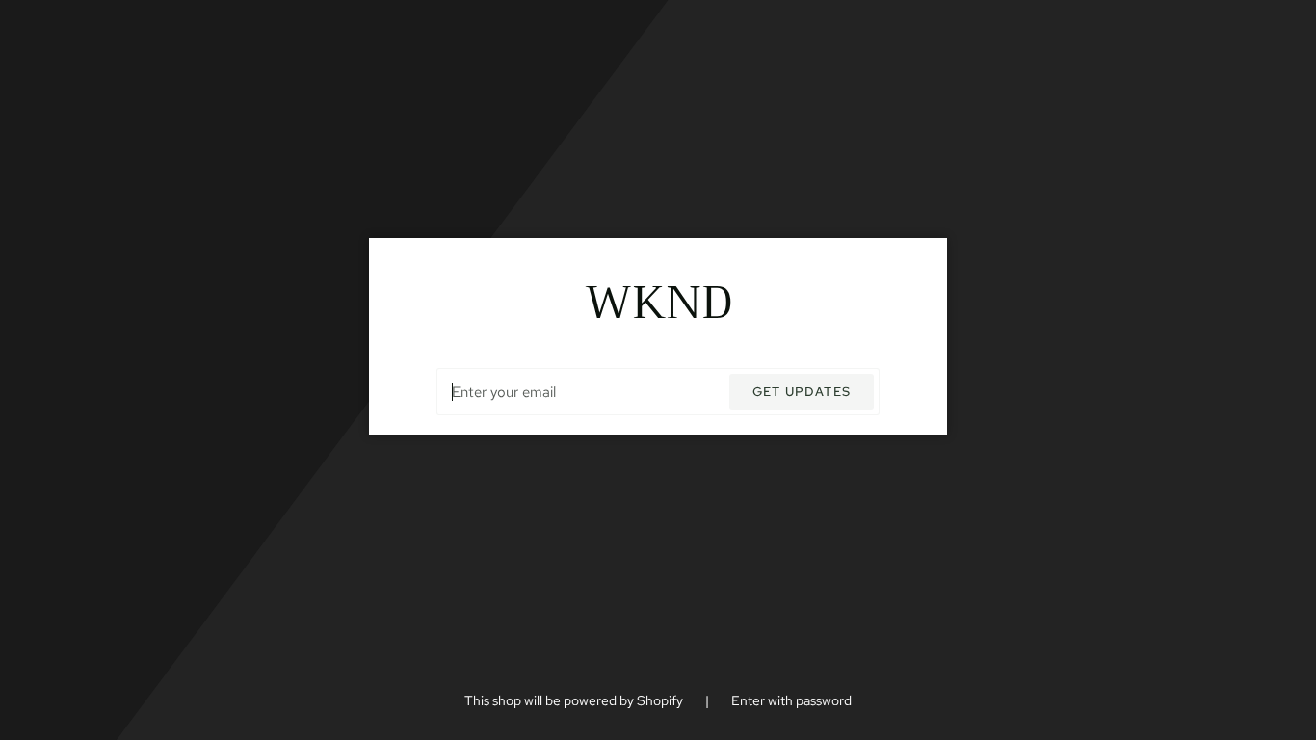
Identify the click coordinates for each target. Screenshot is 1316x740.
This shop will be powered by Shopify (575, 700)
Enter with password (791, 700)
